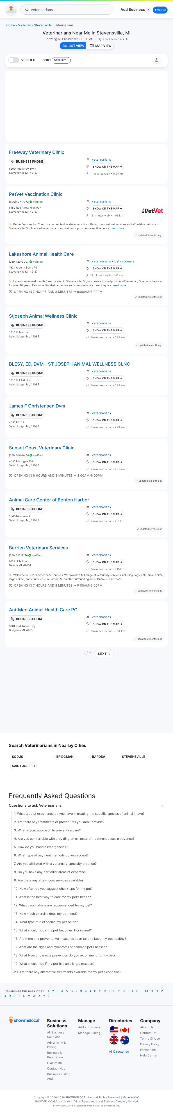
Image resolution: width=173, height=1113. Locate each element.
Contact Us (148, 1033)
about (115, 39)
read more (118, 228)
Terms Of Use (150, 1038)
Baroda (98, 756)
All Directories (119, 1051)
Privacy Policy (149, 1044)
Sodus (17, 756)
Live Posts (54, 1063)
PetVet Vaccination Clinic (35, 194)
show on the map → (107, 166)
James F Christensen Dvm (37, 406)
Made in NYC (131, 1097)
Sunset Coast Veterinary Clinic (41, 448)
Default (60, 60)
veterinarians (101, 159)
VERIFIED (28, 60)
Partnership (148, 1050)
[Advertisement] (46, 696)
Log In (160, 10)
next (102, 654)
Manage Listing (89, 1033)
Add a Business (89, 1027)
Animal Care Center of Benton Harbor (49, 500)
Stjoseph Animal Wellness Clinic (43, 316)
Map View (103, 46)
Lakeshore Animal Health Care (41, 254)
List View (76, 46)
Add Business (133, 9)
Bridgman (64, 756)
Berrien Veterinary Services (38, 548)
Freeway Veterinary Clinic (36, 152)
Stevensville (133, 756)
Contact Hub (56, 1068)
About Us (146, 1027)
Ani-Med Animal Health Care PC (43, 609)
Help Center (148, 1055)
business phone (29, 161)
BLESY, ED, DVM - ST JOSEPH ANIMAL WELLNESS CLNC (69, 364)
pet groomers (124, 261)
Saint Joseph (23, 766)
